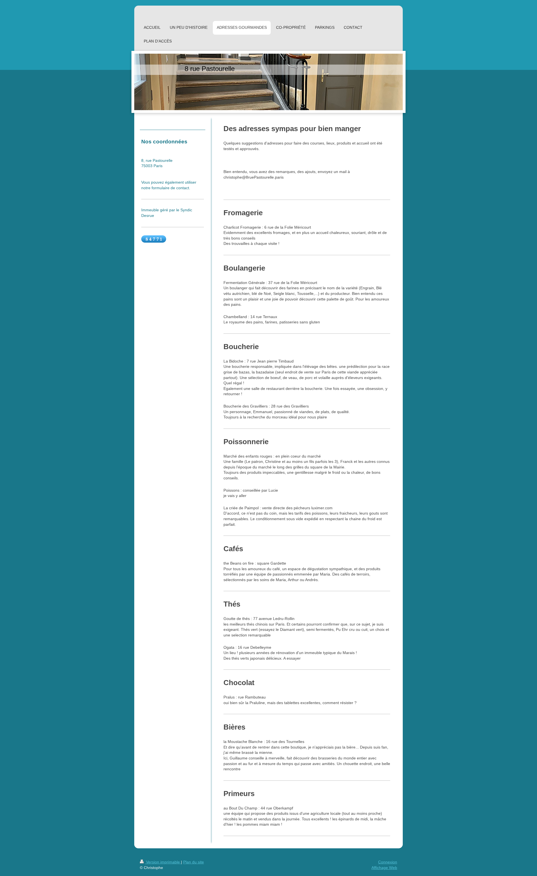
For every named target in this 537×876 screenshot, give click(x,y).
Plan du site (193, 862)
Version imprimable (163, 862)
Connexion (387, 862)
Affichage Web (384, 867)
